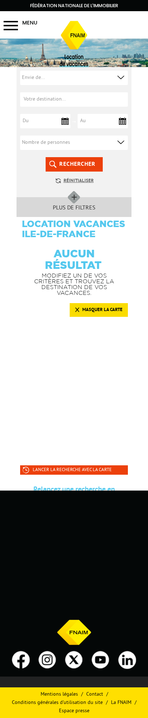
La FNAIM (121, 703)
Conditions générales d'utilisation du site (57, 703)
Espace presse (74, 711)
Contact (94, 694)
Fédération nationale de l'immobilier (74, 6)
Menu (29, 22)
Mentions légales (59, 694)
